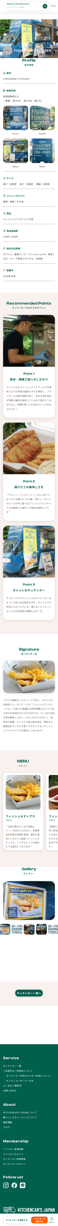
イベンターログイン (13, 1154)
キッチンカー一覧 (12, 1065)
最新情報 (7, 1122)
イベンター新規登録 (13, 1149)
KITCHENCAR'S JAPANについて (20, 1112)
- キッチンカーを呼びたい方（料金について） (27, 1075)
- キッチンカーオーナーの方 (18, 1080)
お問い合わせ (10, 1090)
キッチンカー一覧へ (29, 993)
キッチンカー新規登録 (14, 1158)
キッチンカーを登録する (17, 1220)
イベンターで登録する (39, 1220)
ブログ (6, 1127)
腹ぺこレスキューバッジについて (20, 1117)
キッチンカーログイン (14, 1163)
